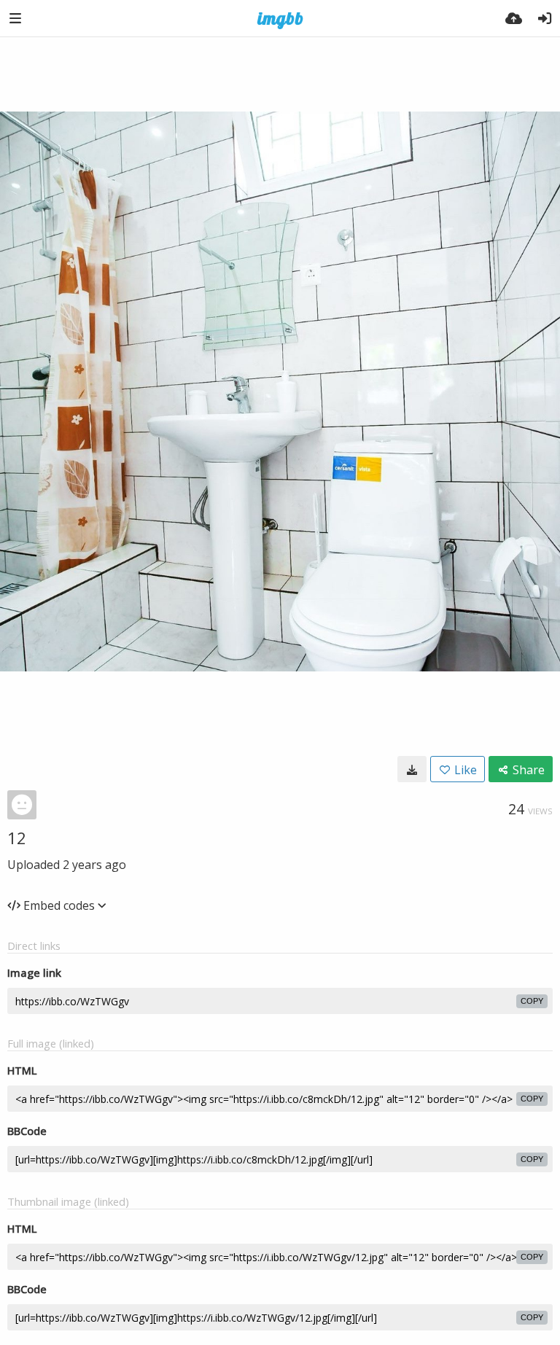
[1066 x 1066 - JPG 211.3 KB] (412, 769)
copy (532, 1001)
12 (16, 838)
